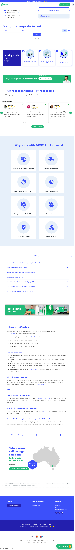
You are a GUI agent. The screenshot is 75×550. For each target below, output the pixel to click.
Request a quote (54, 10)
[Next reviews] (70, 113)
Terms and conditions (34, 540)
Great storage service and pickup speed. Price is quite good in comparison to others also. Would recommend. (12, 113)
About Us (57, 505)
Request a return (36, 505)
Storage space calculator (61, 509)
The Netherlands (26, 524)
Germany (34, 524)
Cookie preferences (50, 540)
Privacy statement (23, 540)
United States (42, 524)
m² (65, 30)
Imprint (42, 540)
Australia (49, 524)
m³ (69, 30)
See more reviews (7, 101)
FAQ (56, 507)
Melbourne (12, 464)
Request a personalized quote (19, 468)
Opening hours (46, 16)
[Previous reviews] (1, 113)
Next (36, 34)
